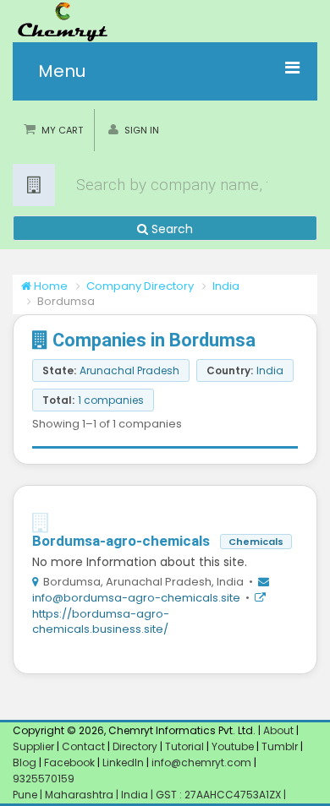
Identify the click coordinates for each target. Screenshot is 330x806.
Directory (136, 746)
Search (170, 229)
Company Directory (140, 286)
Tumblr (279, 746)
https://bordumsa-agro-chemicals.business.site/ (100, 622)
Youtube (233, 746)
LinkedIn (124, 762)
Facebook (69, 762)
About (278, 730)
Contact (84, 746)
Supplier (33, 746)
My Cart (62, 130)
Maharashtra (80, 794)
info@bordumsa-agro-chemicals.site (136, 598)
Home (49, 286)
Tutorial (184, 746)
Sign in (141, 130)
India (225, 286)
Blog (24, 762)
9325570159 (43, 778)
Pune (26, 794)
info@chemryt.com (201, 762)
